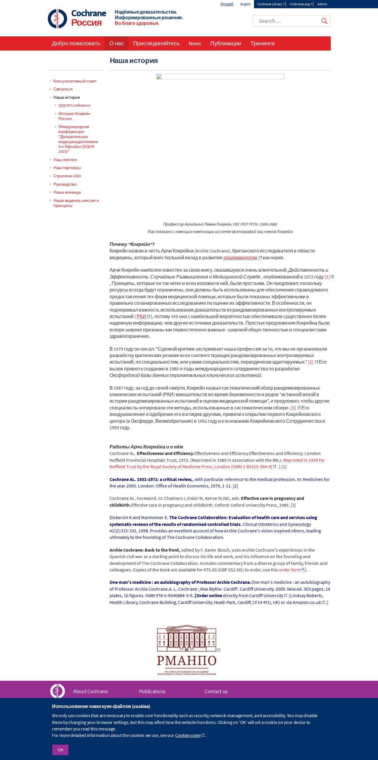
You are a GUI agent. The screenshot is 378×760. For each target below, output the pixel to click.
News (195, 43)
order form (290, 570)
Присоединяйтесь (156, 43)
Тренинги (262, 43)
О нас (116, 43)
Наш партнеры (67, 167)
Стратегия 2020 (67, 176)
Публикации (225, 43)
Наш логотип (65, 159)
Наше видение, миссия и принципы (76, 203)
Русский (227, 4)
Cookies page (188, 735)
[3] (294, 408)
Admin (322, 4)
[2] (310, 362)
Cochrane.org (299, 4)
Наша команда (67, 192)
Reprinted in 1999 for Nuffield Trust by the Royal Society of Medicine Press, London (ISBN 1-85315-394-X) (217, 463)
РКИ (141, 316)
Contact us (216, 691)
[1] (327, 277)
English (245, 4)
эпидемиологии (240, 257)
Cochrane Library (270, 4)
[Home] (57, 19)
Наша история (66, 97)
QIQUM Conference (74, 105)
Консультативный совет (75, 81)
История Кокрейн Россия (74, 116)
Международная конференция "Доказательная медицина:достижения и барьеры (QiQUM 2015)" (78, 139)
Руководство (64, 184)
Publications (152, 691)
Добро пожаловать (76, 43)
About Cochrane (90, 691)
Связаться (62, 89)
